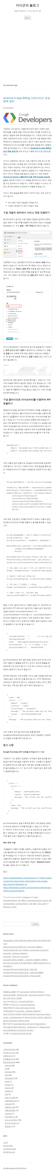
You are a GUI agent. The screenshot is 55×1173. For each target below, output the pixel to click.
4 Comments (8, 107)
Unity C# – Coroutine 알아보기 (22, 1001)
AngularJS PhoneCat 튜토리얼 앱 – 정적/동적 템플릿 (23, 972)
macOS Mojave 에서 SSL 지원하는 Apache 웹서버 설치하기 (26, 950)
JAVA (6, 1075)
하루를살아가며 (9, 1059)
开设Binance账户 (9, 992)
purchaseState (9, 903)
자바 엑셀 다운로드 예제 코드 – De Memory (20, 1027)
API (19, 900)
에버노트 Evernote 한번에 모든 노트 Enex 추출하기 (23, 947)
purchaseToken (21, 903)
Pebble (7, 1091)
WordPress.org (9, 1152)
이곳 (12, 416)
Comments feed (9, 1149)
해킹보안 (8, 1126)
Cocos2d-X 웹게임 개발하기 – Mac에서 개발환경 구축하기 (25, 960)
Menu (27, 18)
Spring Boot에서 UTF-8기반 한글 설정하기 (30, 1024)
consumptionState (34, 900)
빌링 (34, 903)
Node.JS (8, 1085)
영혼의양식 (7, 1056)
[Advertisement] (27, 48)
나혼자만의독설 (9, 1049)
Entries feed (8, 1145)
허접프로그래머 (9, 1062)
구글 (30, 903)
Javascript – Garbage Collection (15, 953)
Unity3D (8, 1104)
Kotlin (7, 1081)
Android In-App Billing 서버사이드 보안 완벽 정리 (26, 99)
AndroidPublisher (10, 900)
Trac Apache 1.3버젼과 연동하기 (31, 992)
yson (5, 1001)
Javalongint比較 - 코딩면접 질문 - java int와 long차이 (23, 995)
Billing (23, 900)
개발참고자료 (10, 1107)
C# (6, 1068)
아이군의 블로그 (27, 5)
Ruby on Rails (10, 1097)
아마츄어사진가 (9, 1052)
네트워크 (8, 1113)
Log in (5, 1142)
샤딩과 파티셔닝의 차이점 (25, 1008)
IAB (50, 900)
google (45, 900)
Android (26, 897)
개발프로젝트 (10, 1110)
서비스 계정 (41, 903)
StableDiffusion (11, 1101)
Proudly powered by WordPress (14, 1168)
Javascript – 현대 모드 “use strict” (16, 956)
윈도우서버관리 (11, 1123)
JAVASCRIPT (9, 1078)
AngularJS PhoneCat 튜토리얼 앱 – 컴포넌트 (20, 969)
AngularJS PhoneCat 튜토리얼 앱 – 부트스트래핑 (22, 976)
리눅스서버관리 (11, 1120)
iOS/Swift (8, 1072)
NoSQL (7, 1088)
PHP (6, 1094)
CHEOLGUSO (8, 1011)
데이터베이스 (10, 1117)
